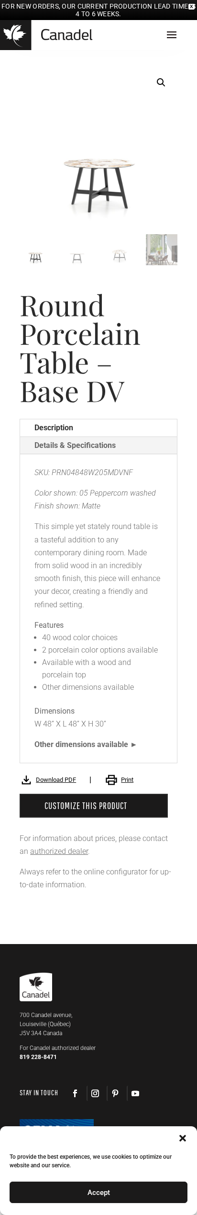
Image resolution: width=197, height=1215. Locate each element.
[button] (161, 82)
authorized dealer (59, 851)
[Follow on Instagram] (95, 1093)
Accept (99, 1192)
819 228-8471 (38, 1057)
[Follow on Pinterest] (115, 1093)
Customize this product (85, 805)
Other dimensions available (81, 744)
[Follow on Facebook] (75, 1093)
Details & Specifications (75, 445)
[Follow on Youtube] (135, 1093)
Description (53, 427)
